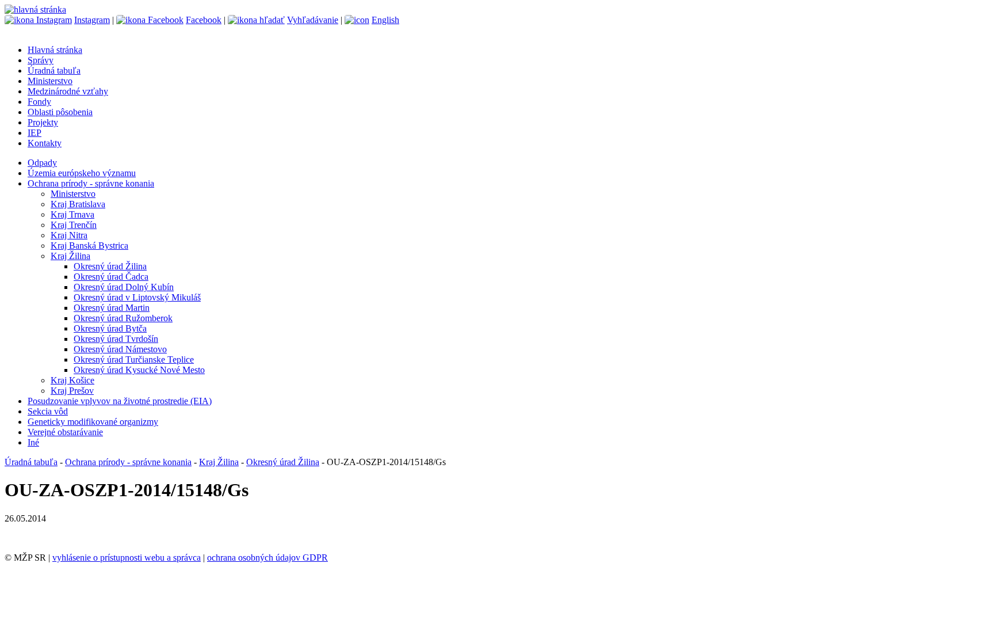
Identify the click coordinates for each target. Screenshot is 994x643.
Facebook (203, 20)
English (385, 20)
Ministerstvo (50, 81)
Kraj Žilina (70, 256)
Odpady (42, 163)
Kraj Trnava (72, 214)
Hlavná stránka (55, 50)
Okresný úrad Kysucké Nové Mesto (139, 370)
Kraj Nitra (69, 235)
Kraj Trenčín (74, 225)
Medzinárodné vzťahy (68, 91)
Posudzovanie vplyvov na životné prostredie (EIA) (120, 401)
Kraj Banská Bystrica (89, 245)
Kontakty (45, 143)
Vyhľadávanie (312, 20)
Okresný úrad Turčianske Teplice (134, 359)
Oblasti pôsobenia (60, 112)
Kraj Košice (72, 380)
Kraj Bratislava (78, 204)
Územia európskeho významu (82, 173)
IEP (34, 133)
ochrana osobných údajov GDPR (267, 557)
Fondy (39, 101)
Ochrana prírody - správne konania (91, 183)
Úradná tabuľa (54, 70)
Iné (33, 442)
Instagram (92, 20)
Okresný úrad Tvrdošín (116, 339)
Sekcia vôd (48, 411)
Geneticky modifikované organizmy (93, 422)
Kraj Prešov (72, 390)
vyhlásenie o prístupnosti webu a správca (126, 557)
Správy (40, 60)
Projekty (43, 122)
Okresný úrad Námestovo (120, 349)
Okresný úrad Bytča (110, 328)
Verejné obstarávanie (65, 432)
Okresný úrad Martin (112, 308)
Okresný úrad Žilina (110, 266)
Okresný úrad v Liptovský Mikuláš (137, 297)
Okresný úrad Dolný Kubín (124, 287)
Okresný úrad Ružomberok (123, 318)
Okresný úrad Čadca (111, 276)
